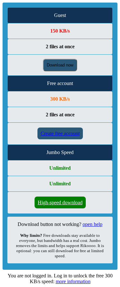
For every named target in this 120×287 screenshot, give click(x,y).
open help (92, 224)
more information (73, 281)
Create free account (60, 133)
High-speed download (60, 202)
